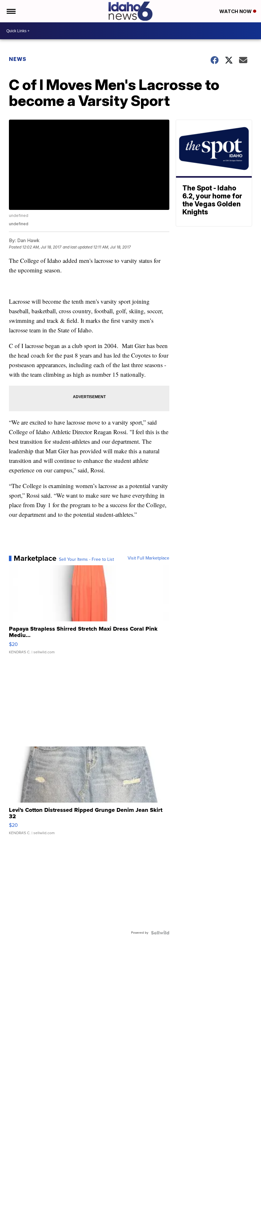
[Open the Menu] (11, 11)
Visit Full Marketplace (148, 558)
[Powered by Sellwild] (160, 933)
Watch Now (236, 11)
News (17, 59)
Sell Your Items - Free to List (86, 559)
